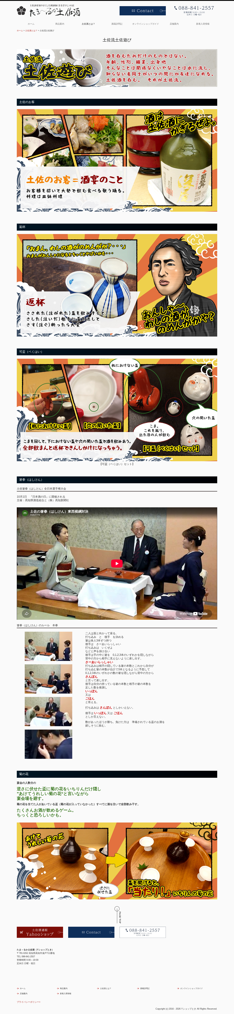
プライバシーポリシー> (28, 1002)
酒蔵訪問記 (116, 24)
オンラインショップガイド (145, 24)
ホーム (31, 24)
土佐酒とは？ (88, 24)
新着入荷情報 (203, 24)
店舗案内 (174, 24)
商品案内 (59, 24)
